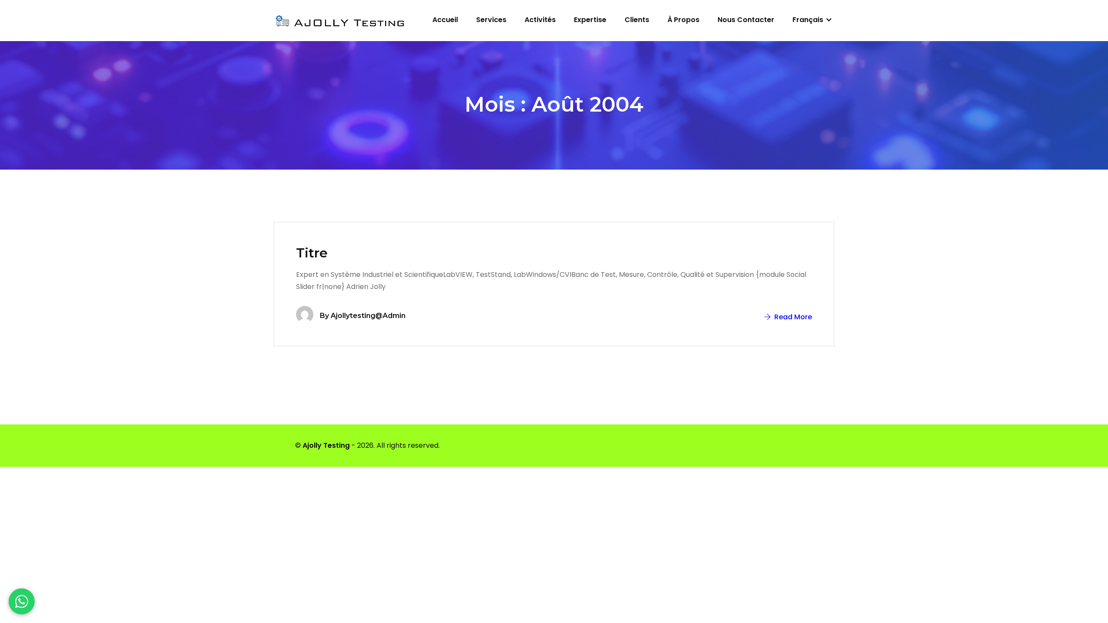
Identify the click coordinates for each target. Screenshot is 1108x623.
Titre (312, 253)
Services (491, 20)
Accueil (445, 20)
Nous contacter (746, 20)
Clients (637, 20)
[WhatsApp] (22, 601)
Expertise (590, 20)
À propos (683, 20)
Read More (792, 317)
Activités (540, 20)
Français (808, 20)
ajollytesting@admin (368, 316)
